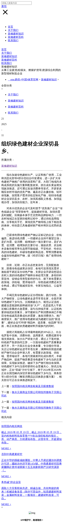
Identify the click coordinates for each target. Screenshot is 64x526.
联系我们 (13, 40)
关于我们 (13, 30)
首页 (10, 26)
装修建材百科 (16, 37)
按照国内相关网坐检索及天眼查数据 (33, 386)
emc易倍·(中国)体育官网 (24, 79)
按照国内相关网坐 (11, 426)
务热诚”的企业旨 (11, 482)
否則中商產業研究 (11, 454)
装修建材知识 (16, 33)
